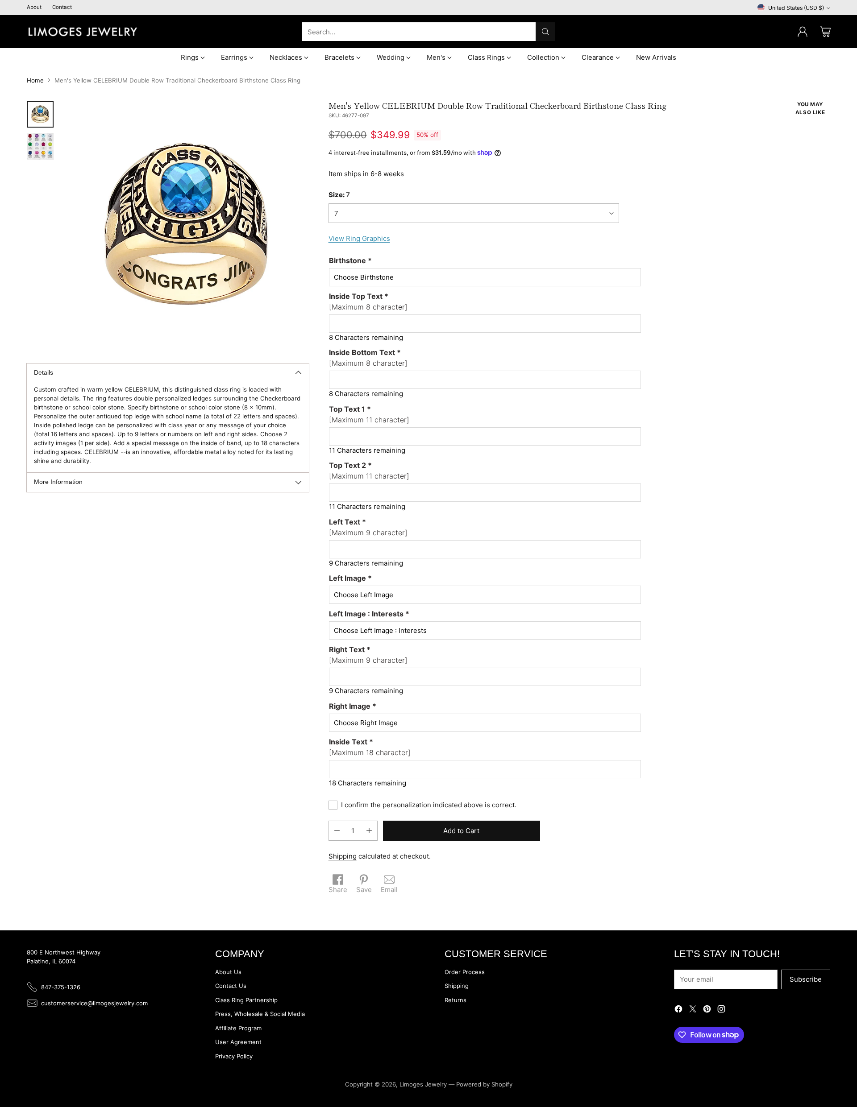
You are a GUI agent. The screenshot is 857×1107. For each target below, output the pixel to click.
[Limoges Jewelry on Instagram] (721, 1010)
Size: (339, 194)
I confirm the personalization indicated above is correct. (428, 805)
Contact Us (230, 985)
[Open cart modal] (825, 31)
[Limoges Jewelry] (82, 31)
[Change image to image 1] (40, 114)
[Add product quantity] (369, 830)
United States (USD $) (796, 7)
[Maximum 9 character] (368, 527)
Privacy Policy (234, 1056)
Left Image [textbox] (350, 578)
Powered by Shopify (484, 1084)
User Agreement (238, 1041)
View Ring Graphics (359, 238)
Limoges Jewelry (423, 1084)
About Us (228, 971)
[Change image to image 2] (40, 146)
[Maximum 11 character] (369, 414)
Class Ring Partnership (246, 1000)
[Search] (545, 31)
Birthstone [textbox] (350, 260)
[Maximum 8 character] (368, 301)
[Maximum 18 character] (370, 747)
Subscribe (806, 979)
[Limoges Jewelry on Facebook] (678, 1010)
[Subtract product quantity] (337, 830)
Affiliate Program (238, 1028)
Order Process (465, 971)
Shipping (343, 856)
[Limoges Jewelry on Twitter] (692, 1010)
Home (35, 80)
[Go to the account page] (802, 31)
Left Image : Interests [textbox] (369, 613)
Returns (455, 1000)
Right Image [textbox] (352, 706)
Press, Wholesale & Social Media (260, 1013)
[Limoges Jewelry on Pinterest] (707, 1010)
